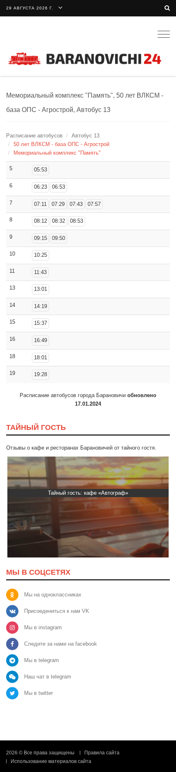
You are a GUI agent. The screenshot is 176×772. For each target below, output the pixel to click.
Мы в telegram (41, 660)
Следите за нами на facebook (60, 644)
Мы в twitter (38, 693)
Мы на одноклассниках (52, 595)
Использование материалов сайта (51, 761)
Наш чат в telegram (47, 677)
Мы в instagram (43, 627)
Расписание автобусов (34, 135)
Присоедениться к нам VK (56, 611)
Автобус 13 (85, 135)
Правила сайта (102, 753)
